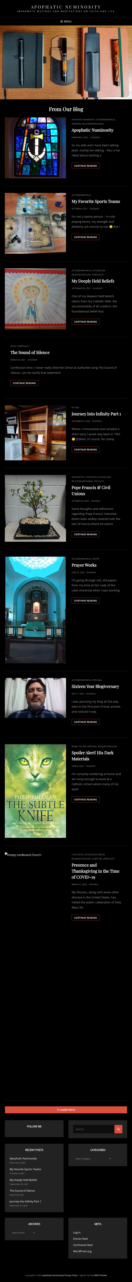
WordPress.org (82, 1251)
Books (75, 746)
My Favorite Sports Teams (96, 201)
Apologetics (78, 477)
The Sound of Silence (30, 352)
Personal (76, 123)
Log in (76, 1232)
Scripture (97, 858)
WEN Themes (100, 1275)
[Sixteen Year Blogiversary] (35, 698)
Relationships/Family (93, 123)
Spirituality (98, 274)
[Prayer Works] (35, 610)
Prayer (95, 558)
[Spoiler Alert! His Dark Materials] (35, 791)
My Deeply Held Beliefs (93, 281)
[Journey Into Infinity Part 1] (35, 432)
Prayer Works (84, 565)
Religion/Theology (81, 274)
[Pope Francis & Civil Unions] (35, 508)
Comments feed (83, 1245)
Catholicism (98, 270)
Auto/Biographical (105, 119)
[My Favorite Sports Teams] (35, 223)
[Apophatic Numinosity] (35, 147)
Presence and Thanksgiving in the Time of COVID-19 (95, 871)
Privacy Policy (70, 1275)
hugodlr (95, 137)
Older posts (67, 1109)
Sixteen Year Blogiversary (95, 686)
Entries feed (80, 1239)
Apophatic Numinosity (66, 7)
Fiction (75, 407)
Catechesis (91, 477)
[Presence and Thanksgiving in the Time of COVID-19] (35, 972)
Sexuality (99, 481)
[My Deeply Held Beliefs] (35, 298)
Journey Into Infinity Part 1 (96, 413)
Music (13, 346)
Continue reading (86, 166)
